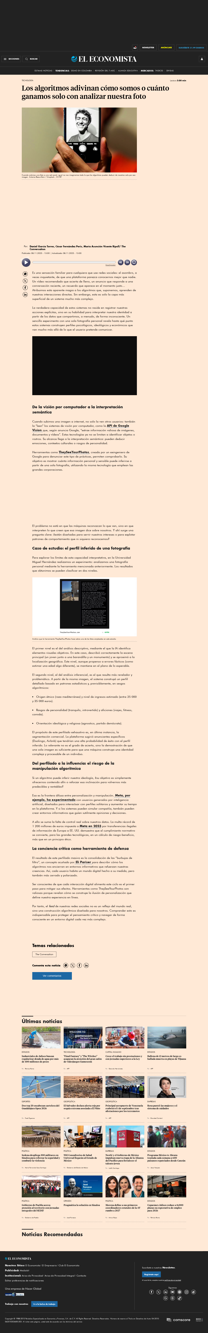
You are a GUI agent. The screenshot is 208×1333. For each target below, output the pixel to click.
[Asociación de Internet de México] (199, 1320)
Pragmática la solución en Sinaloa (82, 1205)
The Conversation (44, 954)
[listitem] (26, 262)
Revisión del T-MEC (105, 70)
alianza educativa (128, 70)
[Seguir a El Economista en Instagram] (186, 1292)
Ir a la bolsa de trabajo (44, 1304)
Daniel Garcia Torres (42, 246)
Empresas (151, 1101)
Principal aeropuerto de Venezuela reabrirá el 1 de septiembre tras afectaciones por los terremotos (124, 1108)
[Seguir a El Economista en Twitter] (158, 1292)
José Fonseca (71, 1217)
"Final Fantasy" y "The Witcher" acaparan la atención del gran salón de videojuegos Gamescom (83, 1059)
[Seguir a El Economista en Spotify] (179, 1292)
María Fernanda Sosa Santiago (35, 1167)
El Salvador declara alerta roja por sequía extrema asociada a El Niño (82, 1107)
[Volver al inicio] (66, 1258)
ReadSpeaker (111, 265)
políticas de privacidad (172, 1280)
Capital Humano (113, 1052)
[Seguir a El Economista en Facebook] (151, 1292)
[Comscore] (178, 1320)
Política (25, 1151)
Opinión (67, 1201)
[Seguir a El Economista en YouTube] (172, 1292)
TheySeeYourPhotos (74, 452)
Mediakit (24, 1270)
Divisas (170, 70)
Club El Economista (69, 1265)
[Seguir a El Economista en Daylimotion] (193, 1292)
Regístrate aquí (151, 1274)
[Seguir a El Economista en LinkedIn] (165, 1292)
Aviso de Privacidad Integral (60, 1275)
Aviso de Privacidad (32, 1275)
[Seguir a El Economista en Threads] (172, 1298)
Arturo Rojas (113, 1217)
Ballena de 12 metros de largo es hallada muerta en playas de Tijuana (166, 1057)
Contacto (81, 1275)
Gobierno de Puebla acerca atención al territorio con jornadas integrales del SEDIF (41, 1208)
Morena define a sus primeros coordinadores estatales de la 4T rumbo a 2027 (123, 1208)
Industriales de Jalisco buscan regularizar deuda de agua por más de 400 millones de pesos (40, 1059)
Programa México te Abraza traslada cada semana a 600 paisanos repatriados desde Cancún (166, 1158)
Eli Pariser (83, 862)
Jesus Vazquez (155, 1167)
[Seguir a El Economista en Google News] (165, 1298)
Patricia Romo (29, 1069)
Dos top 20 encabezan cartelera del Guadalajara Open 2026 (41, 1107)
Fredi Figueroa (30, 1118)
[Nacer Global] (14, 1294)
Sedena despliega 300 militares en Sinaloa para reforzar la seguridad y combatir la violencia (41, 1158)
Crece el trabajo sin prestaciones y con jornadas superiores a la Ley (124, 1057)
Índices (159, 70)
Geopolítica (69, 1101)
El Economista (32, 1265)
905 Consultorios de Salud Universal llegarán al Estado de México (80, 1158)
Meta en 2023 (90, 826)
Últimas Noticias (43, 70)
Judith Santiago (114, 1168)
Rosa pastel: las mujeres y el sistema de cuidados (162, 1107)
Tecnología (27, 80)
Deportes (26, 1101)
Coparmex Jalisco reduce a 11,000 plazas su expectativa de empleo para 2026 (165, 1208)
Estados (25, 1052)
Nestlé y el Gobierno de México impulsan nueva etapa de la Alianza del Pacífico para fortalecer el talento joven (125, 1159)
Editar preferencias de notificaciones (24, 1280)
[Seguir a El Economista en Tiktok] (179, 1298)
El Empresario (49, 1265)
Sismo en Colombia (81, 70)
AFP (68, 1069)
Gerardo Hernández (116, 1069)
